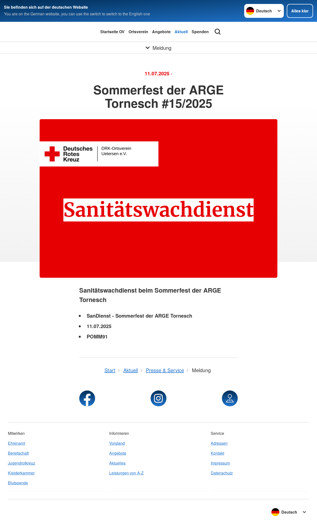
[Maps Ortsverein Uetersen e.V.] (230, 398)
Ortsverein (138, 31)
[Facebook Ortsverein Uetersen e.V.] (87, 398)
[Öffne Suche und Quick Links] (218, 32)
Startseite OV (112, 31)
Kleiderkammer (21, 473)
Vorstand (117, 443)
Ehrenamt (16, 443)
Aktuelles (117, 463)
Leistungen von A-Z (126, 473)
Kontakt (217, 453)
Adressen (219, 443)
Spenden (200, 31)
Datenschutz (222, 473)
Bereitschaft (18, 453)
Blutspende (18, 483)
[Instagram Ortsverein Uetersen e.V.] (158, 398)
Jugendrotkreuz (21, 463)
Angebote (161, 31)
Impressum (220, 463)
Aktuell (181, 31)
